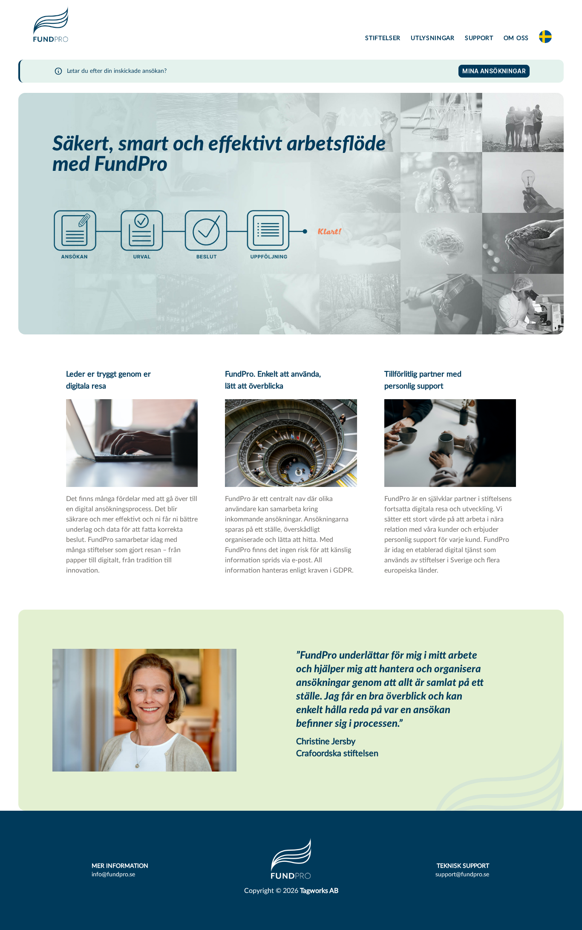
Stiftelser (382, 38)
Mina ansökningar (494, 71)
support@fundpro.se (462, 875)
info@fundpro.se (113, 875)
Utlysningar (433, 38)
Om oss (516, 38)
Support (479, 38)
